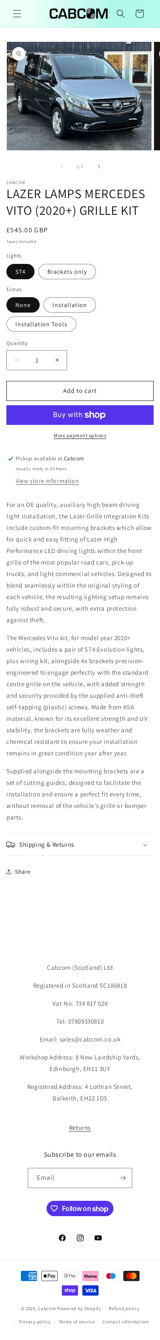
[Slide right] (99, 166)
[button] (17, 13)
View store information (47, 481)
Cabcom (47, 1308)
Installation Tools (41, 324)
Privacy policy (35, 1322)
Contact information (125, 1322)
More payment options (80, 435)
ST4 (20, 271)
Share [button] (23, 871)
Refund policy (124, 1308)
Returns (80, 1127)
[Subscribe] (122, 1178)
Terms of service (77, 1322)
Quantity (17, 343)
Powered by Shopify (79, 1308)
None (23, 305)
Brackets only (67, 271)
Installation (69, 305)
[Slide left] (61, 166)
